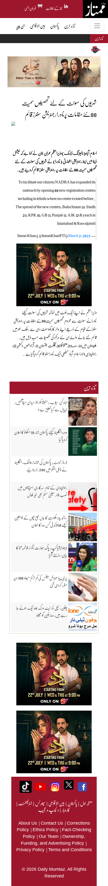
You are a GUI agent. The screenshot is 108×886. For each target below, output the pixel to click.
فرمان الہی (30, 7)
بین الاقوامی (56, 803)
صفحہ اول (86, 803)
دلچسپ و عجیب (48, 809)
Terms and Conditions (70, 849)
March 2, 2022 (79, 235)
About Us (28, 823)
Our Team (49, 836)
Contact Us (52, 823)
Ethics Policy (46, 829)
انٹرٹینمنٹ (25, 803)
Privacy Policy (31, 849)
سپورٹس (40, 803)
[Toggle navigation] (97, 26)
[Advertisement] (53, 135)
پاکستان (72, 803)
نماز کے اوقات (54, 7)
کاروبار (65, 809)
